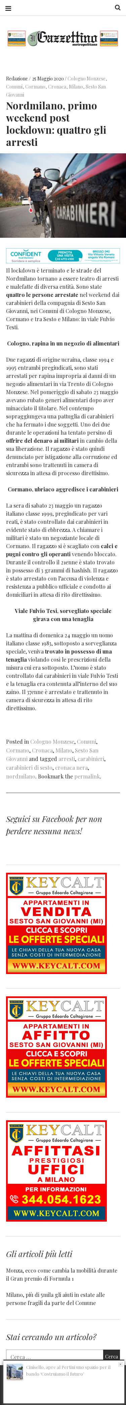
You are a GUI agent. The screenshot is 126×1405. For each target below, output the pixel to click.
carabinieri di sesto (29, 767)
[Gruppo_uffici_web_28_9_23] (56, 1219)
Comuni (14, 86)
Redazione (17, 78)
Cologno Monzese (87, 78)
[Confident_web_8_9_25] (63, 261)
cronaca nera (71, 767)
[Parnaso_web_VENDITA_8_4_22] (56, 971)
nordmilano (20, 776)
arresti (66, 758)
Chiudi (120, 1364)
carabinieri (91, 758)
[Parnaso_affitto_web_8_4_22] (56, 1095)
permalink (87, 776)
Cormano (35, 86)
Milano (76, 86)
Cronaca (57, 86)
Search (115, 8)
